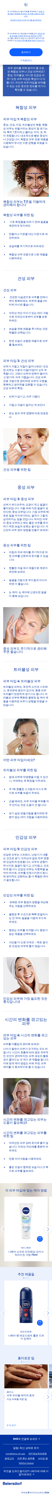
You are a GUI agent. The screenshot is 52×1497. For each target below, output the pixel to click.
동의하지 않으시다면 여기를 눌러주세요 (25, 20)
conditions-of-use (15, 1453)
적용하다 (27, 60)
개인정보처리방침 (37, 1453)
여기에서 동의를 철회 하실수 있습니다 (29, 40)
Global (26, 1463)
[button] (40, 1239)
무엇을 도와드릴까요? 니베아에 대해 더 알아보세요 (26, 1473)
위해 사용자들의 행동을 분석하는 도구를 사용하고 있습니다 (26, 14)
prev (4, 1229)
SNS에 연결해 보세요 (25, 1439)
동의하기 (26, 52)
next (48, 1229)
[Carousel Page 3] (28, 1194)
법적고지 (9, 1458)
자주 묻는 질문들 (26, 1458)
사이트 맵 (43, 1458)
